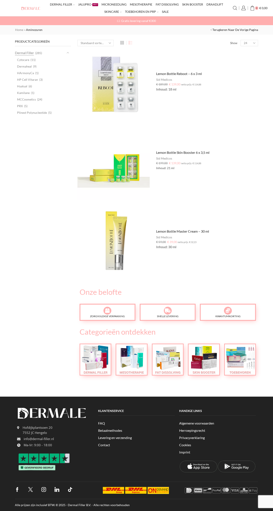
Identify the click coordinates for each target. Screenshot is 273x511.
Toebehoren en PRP (140, 11)
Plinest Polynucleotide (32, 112)
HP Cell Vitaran (27, 79)
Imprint (184, 452)
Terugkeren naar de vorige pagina (235, 30)
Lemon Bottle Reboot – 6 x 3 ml (179, 74)
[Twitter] (30, 489)
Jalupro (87, 4)
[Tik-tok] (70, 489)
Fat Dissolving (167, 4)
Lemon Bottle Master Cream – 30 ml (182, 231)
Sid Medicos (164, 79)
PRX (20, 106)
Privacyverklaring (192, 438)
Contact (104, 445)
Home (19, 30)
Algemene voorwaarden (196, 423)
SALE (165, 11)
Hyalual (22, 86)
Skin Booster (192, 4)
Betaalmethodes (110, 430)
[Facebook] (17, 489)
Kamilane (23, 93)
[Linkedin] (57, 489)
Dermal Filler (24, 53)
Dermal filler (61, 4)
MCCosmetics (26, 99)
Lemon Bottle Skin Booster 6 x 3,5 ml (182, 152)
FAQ (101, 423)
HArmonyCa (25, 73)
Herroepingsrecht (192, 430)
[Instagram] (43, 489)
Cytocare (23, 60)
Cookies (185, 445)
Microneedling (114, 4)
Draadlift (214, 4)
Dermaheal (24, 66)
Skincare (111, 11)
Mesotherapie (141, 4)
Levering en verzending (115, 438)
